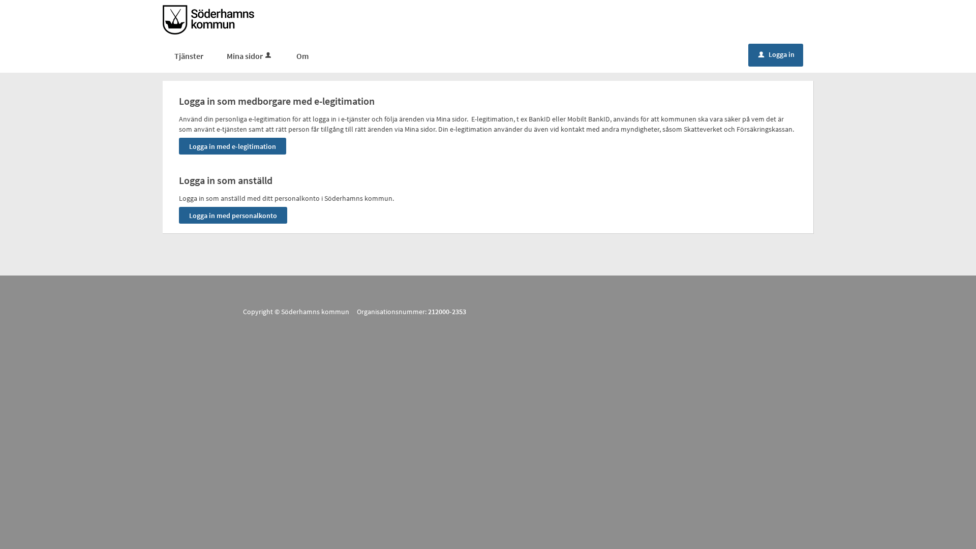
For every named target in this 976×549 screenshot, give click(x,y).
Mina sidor (245, 56)
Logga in (776, 54)
